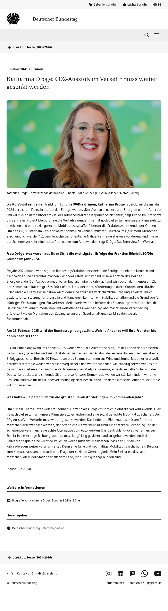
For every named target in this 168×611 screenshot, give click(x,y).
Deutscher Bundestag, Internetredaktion (38, 528)
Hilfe (10, 573)
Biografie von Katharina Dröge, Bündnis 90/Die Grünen (47, 500)
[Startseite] (42, 19)
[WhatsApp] (144, 573)
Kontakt (23, 573)
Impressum (154, 583)
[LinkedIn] (120, 573)
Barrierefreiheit (114, 583)
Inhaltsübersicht (44, 573)
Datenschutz (136, 583)
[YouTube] (157, 573)
